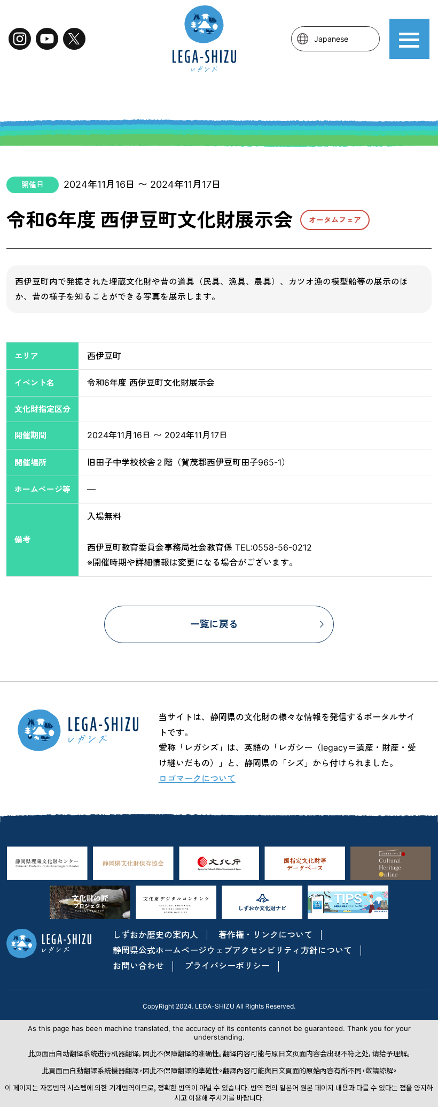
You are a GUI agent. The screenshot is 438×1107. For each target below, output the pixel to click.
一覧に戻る (214, 624)
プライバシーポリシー (227, 965)
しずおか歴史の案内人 (155, 934)
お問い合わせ (138, 965)
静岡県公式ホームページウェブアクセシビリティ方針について (232, 950)
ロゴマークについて (197, 778)
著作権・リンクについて (265, 934)
